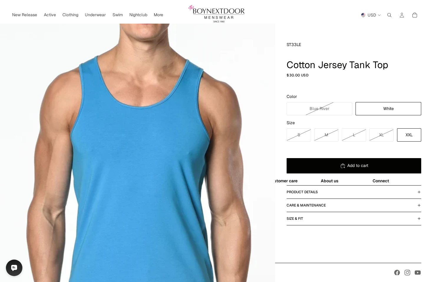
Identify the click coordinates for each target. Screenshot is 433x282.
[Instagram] (407, 272)
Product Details (302, 192)
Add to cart (357, 165)
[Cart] (414, 15)
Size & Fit (295, 218)
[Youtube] (417, 272)
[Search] (389, 15)
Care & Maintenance (306, 205)
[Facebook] (397, 272)
